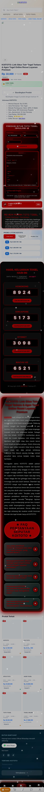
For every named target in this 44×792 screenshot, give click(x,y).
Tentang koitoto (7, 764)
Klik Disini (22, 119)
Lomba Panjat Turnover (22, 236)
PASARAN (10, 132)
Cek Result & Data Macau (22, 377)
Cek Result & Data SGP (22, 326)
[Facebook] (3, 755)
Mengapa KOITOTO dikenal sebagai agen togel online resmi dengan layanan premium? (18, 564)
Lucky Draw (9, 236)
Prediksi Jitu (34, 236)
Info (38, 204)
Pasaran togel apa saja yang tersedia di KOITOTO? (19, 577)
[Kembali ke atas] (40, 777)
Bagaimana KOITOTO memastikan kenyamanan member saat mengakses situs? (18, 589)
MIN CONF (10, 139)
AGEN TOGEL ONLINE (35, 19)
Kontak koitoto (7, 768)
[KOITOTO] (22, 4)
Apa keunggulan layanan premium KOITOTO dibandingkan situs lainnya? (19, 603)
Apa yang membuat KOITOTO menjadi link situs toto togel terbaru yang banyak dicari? (19, 549)
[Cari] (4, 10)
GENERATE (22, 146)
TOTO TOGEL (31, 14)
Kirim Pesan (11, 746)
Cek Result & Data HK (22, 301)
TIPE (24, 132)
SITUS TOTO (18, 14)
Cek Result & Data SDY (22, 351)
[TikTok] (13, 755)
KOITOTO (6, 14)
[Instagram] (8, 755)
